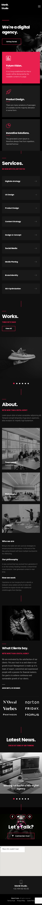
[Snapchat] (29, 816)
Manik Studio (15, 898)
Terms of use (11, 901)
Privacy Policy (21, 901)
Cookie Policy (31, 901)
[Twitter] (18, 816)
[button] (14, 383)
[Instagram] (23, 816)
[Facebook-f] (12, 816)
